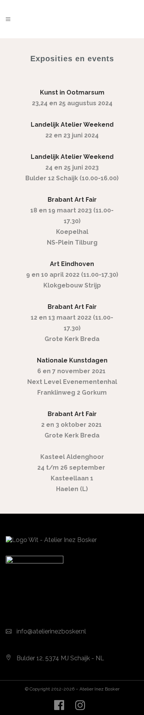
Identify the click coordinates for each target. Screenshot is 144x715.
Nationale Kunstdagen (72, 360)
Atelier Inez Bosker (99, 689)
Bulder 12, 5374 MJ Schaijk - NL (60, 658)
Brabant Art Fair (72, 414)
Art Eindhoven (72, 264)
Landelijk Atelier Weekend (72, 156)
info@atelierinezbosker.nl (51, 631)
